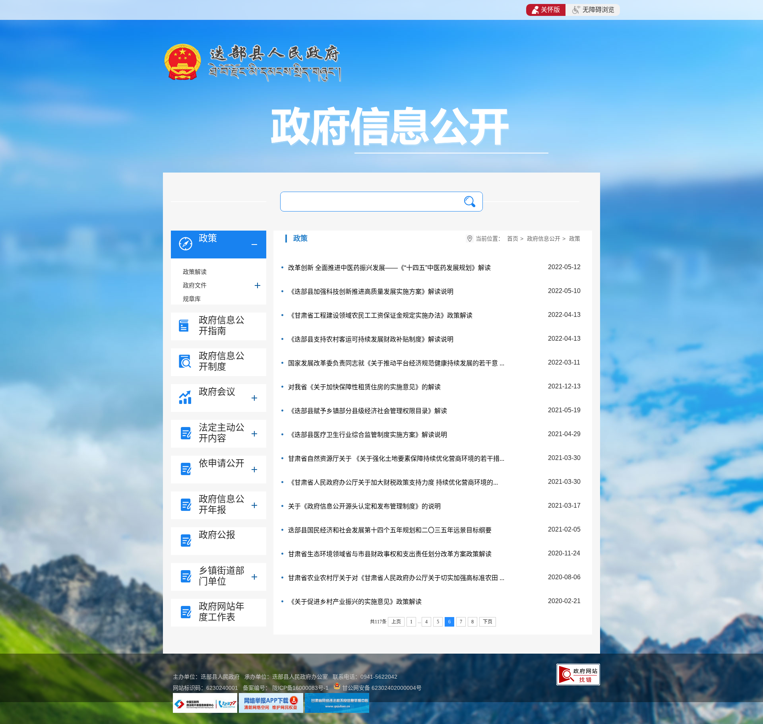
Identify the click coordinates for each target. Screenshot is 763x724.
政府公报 (217, 535)
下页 (487, 622)
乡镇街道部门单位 (221, 575)
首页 (512, 238)
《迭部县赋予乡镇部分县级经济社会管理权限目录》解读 (367, 411)
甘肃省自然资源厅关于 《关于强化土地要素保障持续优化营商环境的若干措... (396, 458)
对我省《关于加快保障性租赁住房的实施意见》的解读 (364, 387)
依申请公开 (221, 463)
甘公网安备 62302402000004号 (382, 688)
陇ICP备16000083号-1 (300, 688)
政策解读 (195, 271)
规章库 (192, 298)
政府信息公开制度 (221, 361)
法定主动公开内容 (221, 432)
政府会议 (217, 391)
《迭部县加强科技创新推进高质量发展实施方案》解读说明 (370, 291)
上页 (396, 622)
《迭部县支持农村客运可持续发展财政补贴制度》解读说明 (370, 339)
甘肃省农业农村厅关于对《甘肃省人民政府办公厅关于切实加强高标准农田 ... (396, 578)
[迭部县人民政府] (252, 81)
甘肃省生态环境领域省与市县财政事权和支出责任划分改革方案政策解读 (390, 554)
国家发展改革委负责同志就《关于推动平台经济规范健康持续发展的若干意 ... (396, 363)
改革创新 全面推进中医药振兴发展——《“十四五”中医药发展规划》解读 (389, 267)
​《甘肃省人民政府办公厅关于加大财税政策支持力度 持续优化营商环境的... (393, 482)
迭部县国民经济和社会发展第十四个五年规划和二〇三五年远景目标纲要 (390, 530)
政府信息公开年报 (221, 504)
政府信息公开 (543, 238)
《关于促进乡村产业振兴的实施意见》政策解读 (355, 601)
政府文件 (195, 285)
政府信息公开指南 (221, 325)
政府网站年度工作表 (221, 611)
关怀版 (550, 9)
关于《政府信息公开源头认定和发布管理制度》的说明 (364, 506)
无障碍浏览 (598, 9)
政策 (208, 238)
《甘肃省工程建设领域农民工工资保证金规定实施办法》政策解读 (380, 315)
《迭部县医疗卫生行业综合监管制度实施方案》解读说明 (367, 434)
